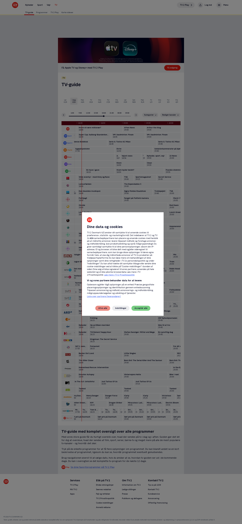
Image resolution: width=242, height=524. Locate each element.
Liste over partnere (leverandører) (104, 296)
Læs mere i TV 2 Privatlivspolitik (119, 275)
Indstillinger (120, 308)
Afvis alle (102, 308)
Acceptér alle (140, 308)
